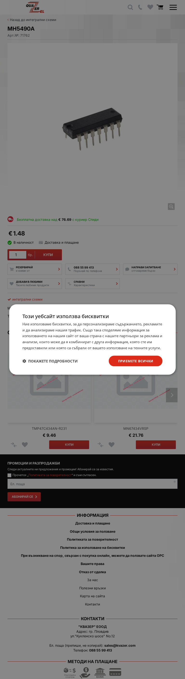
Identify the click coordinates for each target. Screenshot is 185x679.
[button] (50, 361)
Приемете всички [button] (135, 360)
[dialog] (92, 339)
